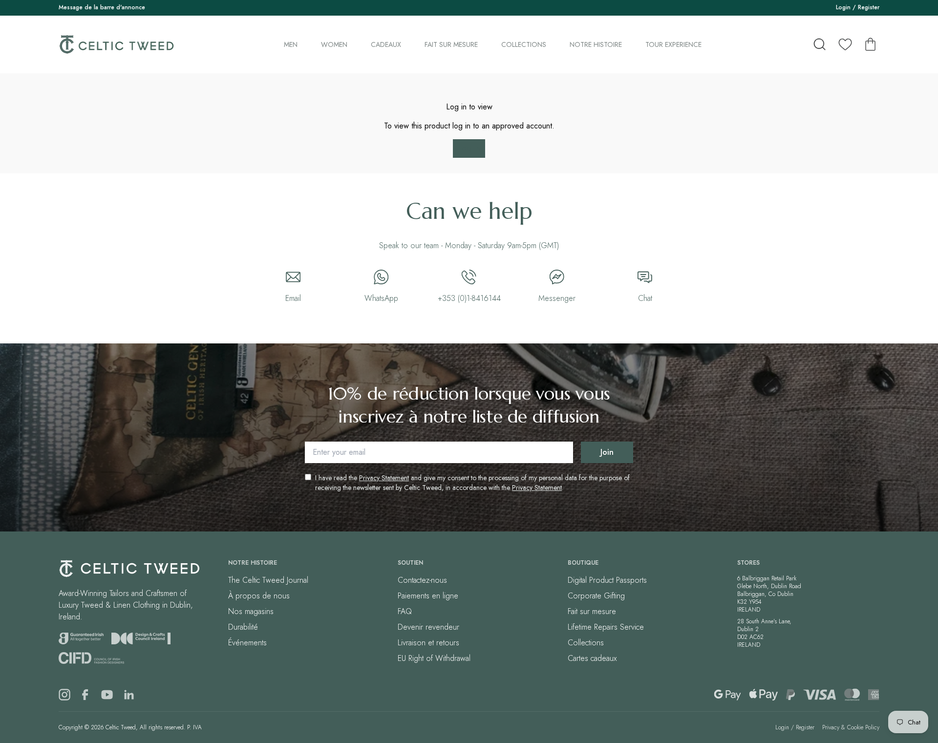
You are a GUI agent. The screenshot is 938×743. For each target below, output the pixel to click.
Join (607, 452)
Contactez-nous (422, 580)
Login (843, 7)
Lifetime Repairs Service (606, 627)
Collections (523, 44)
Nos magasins (251, 611)
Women (334, 44)
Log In (469, 148)
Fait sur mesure (451, 44)
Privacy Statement (384, 478)
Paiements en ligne (428, 595)
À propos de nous (259, 595)
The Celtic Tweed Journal (268, 580)
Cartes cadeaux (592, 658)
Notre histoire (596, 44)
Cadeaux (386, 44)
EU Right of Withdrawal (434, 658)
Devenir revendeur (428, 627)
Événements (247, 642)
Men (291, 44)
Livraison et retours (428, 642)
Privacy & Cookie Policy (850, 727)
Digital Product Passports (607, 580)
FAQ (405, 611)
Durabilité (243, 627)
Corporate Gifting (596, 595)
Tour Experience (673, 44)
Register (868, 7)
